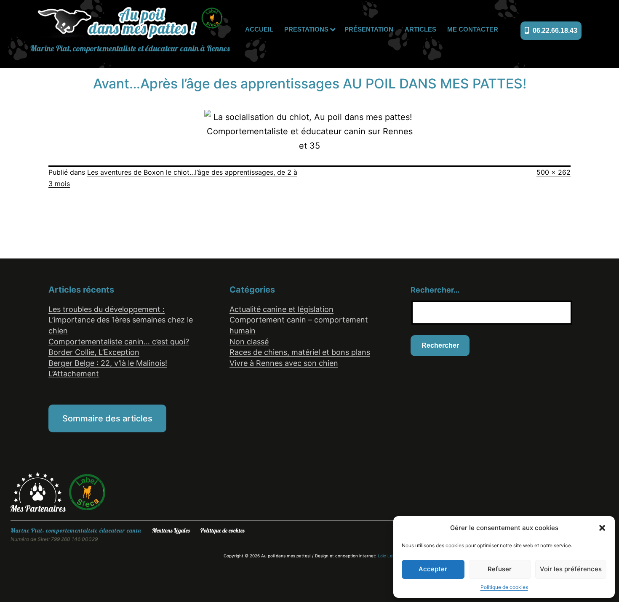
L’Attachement (73, 373)
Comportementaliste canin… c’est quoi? (118, 341)
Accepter (433, 569)
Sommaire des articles (107, 418)
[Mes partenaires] (39, 492)
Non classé (249, 341)
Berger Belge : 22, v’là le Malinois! (107, 363)
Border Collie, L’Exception (93, 352)
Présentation (368, 29)
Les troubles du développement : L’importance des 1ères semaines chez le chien (120, 320)
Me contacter (472, 29)
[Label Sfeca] (87, 492)
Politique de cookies (504, 587)
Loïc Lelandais (392, 555)
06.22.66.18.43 (554, 30)
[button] (602, 528)
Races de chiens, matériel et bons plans (299, 352)
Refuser (500, 569)
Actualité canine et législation (281, 309)
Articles (420, 29)
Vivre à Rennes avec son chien (283, 363)
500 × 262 (553, 172)
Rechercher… (435, 289)
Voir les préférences (571, 569)
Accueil (259, 29)
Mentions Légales (171, 531)
